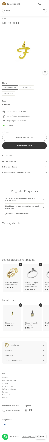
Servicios (5, 383)
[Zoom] (45, 72)
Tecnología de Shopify (31, 436)
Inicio (4, 18)
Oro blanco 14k (26, 87)
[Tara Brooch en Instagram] (26, 410)
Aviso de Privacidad (9, 380)
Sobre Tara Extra (7, 386)
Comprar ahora (24, 145)
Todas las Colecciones (9, 395)
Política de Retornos (10, 167)
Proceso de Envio (9, 161)
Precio (4, 101)
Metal (4, 83)
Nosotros (5, 378)
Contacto (5, 392)
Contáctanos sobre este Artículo (16, 172)
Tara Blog (5, 398)
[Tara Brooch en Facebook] (30, 410)
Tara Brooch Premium (23, 259)
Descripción (7, 156)
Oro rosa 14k (8, 93)
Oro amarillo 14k (10, 87)
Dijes (13, 300)
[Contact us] (5, 437)
